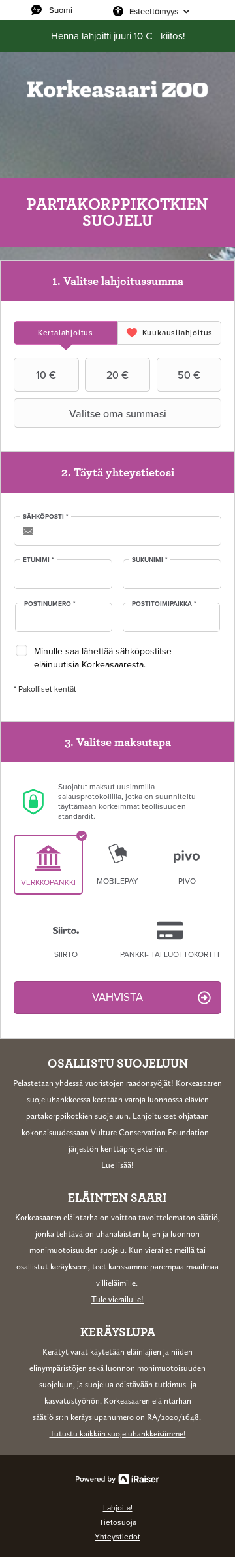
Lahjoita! (118, 1508)
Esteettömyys (153, 11)
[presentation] (65, 333)
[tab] (66, 333)
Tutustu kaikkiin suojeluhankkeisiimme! (118, 1433)
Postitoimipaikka (164, 604)
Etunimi (38, 560)
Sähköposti (46, 517)
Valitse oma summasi (117, 413)
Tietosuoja (117, 1522)
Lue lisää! (117, 1165)
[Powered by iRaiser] (117, 1479)
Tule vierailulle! (117, 1299)
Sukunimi (150, 560)
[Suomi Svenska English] (69, 10)
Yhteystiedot (117, 1537)
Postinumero (50, 604)
